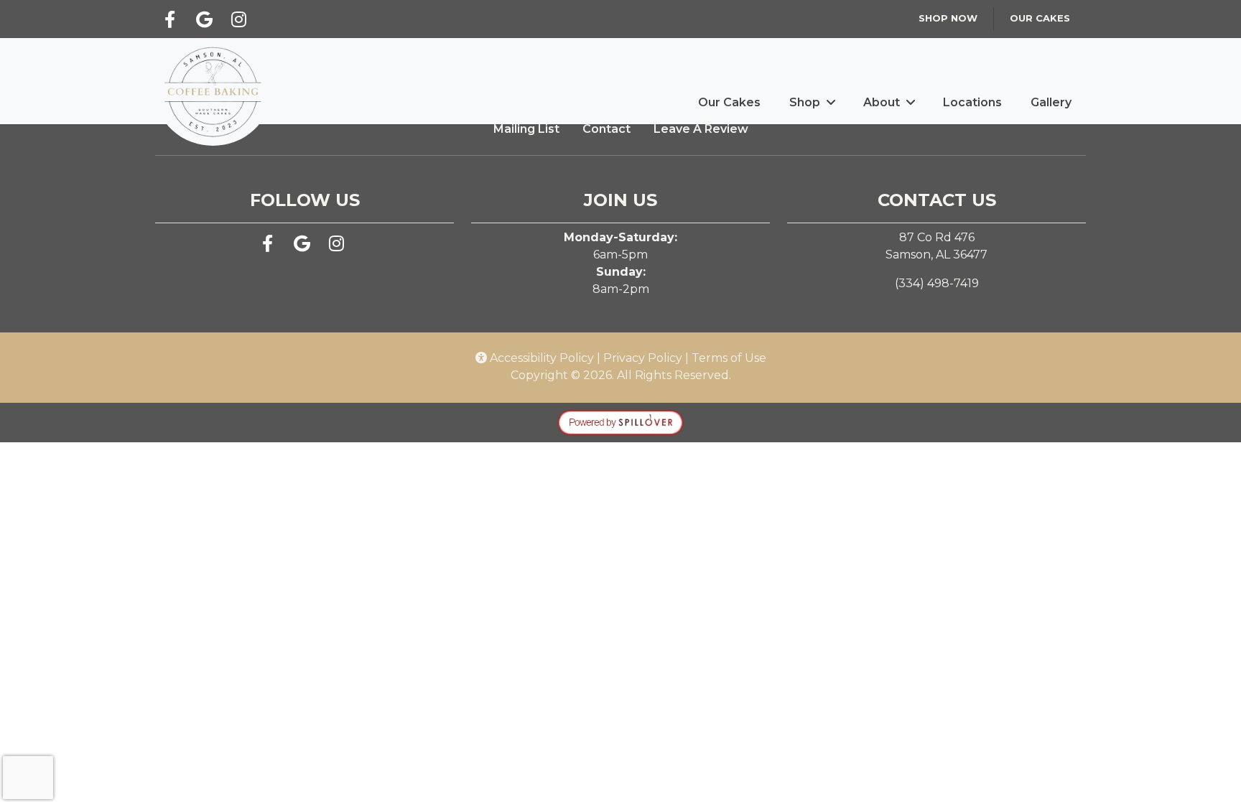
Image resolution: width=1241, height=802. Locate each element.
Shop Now (948, 18)
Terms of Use (729, 358)
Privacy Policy (642, 358)
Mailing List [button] (526, 129)
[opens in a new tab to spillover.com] (620, 422)
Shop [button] (804, 102)
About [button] (881, 102)
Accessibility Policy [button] (540, 358)
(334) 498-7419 (937, 283)
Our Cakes (1040, 18)
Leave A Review (701, 129)
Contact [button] (606, 129)
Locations (972, 102)
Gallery (1051, 102)
